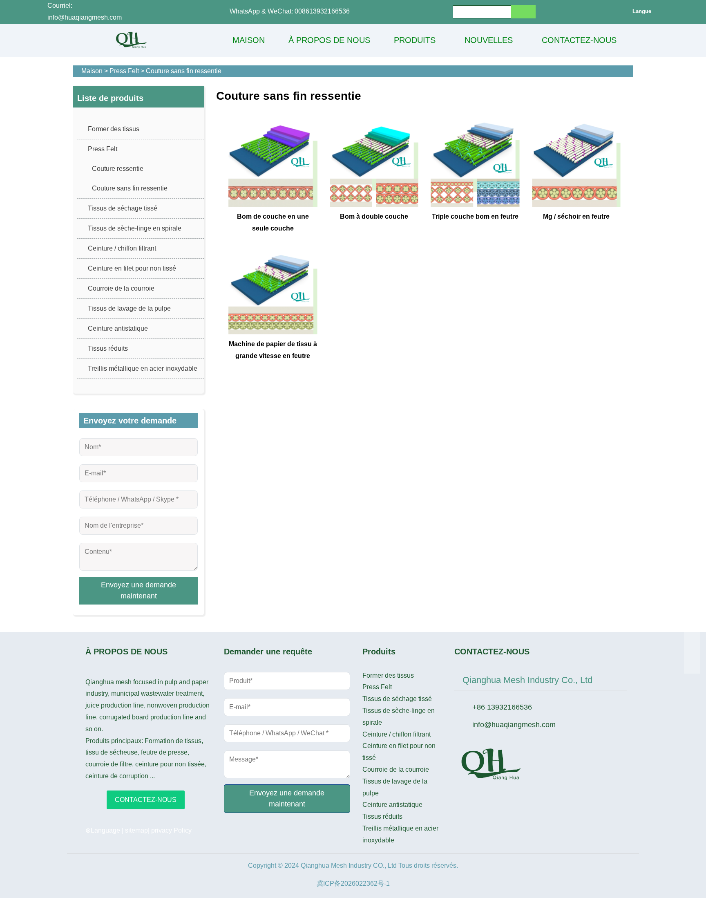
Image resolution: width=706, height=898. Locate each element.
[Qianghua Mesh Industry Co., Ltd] (131, 40)
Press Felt (124, 70)
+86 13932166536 (502, 707)
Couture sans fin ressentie (183, 70)
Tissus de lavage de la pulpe (129, 308)
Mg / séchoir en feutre (576, 216)
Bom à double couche (374, 216)
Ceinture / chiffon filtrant (122, 248)
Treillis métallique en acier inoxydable (142, 368)
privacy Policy (171, 830)
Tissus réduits (108, 348)
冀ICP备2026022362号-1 (353, 883)
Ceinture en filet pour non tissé (132, 268)
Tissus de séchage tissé (122, 208)
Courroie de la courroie (121, 288)
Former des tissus (113, 128)
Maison (92, 70)
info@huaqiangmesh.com (514, 725)
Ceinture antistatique (118, 328)
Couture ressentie (117, 168)
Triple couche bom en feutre (475, 216)
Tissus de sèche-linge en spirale (134, 228)
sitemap (136, 830)
